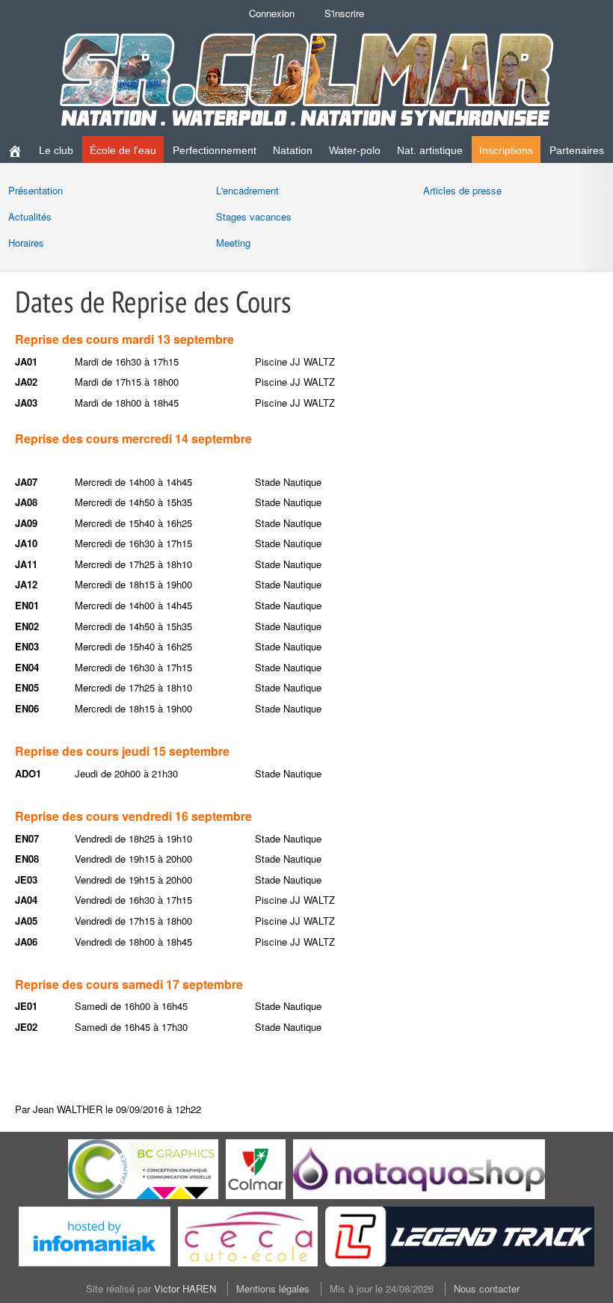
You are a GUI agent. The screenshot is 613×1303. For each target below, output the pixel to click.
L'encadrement (247, 190)
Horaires (26, 242)
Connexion (272, 13)
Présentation (35, 190)
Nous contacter (487, 1288)
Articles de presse (462, 190)
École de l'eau (123, 150)
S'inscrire (344, 13)
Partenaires (576, 150)
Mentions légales (272, 1288)
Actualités (30, 216)
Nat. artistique (430, 150)
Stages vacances (254, 216)
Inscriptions (506, 150)
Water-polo (355, 150)
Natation (292, 150)
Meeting (233, 242)
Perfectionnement (214, 150)
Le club (56, 150)
